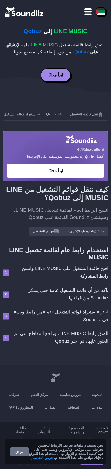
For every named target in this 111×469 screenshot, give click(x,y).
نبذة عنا (97, 407)
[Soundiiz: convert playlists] (55, 378)
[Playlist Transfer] (24, 11)
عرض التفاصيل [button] (42, 458)
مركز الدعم (39, 395)
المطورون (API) (21, 407)
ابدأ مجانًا (55, 75)
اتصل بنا (50, 407)
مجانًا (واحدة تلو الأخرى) (86, 231)
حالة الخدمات (43, 430)
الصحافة (74, 407)
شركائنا (14, 395)
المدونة (97, 395)
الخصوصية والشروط (76, 430)
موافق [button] (19, 452)
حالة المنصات (20, 430)
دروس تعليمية (70, 395)
